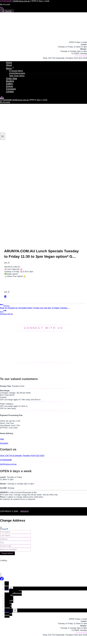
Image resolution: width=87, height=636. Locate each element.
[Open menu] (2, 136)
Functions (11, 89)
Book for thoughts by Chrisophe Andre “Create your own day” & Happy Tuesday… (34, 307)
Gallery (9, 83)
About (9, 65)
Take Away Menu (16, 76)
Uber (2, 439)
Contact (10, 91)
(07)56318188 (6, 1)
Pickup (3, 529)
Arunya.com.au (6, 313)
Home (9, 62)
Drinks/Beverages (15, 593)
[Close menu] (0, 575)
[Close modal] (1, 527)
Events (9, 86)
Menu (7, 589)
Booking (10, 81)
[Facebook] (2, 98)
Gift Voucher (6, 11)
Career (7, 615)
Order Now (11, 78)
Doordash (4, 443)
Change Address (7, 553)
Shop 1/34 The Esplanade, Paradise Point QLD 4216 (22, 455)
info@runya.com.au (21, 1)
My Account (5, 102)
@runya (24, 511)
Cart (10, 613)
